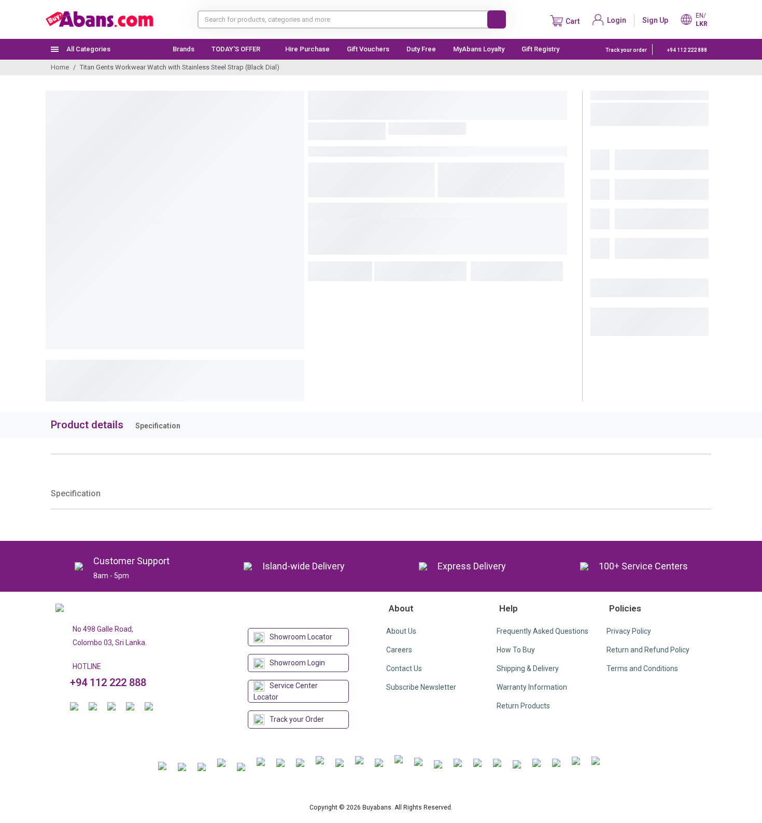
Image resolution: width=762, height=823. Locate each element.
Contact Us (404, 668)
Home (60, 67)
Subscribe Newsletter (421, 687)
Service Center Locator (285, 691)
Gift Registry (541, 49)
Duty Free (421, 49)
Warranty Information (532, 687)
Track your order (626, 50)
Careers (399, 650)
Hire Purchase (307, 49)
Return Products (523, 706)
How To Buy (516, 650)
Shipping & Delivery (528, 668)
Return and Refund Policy (647, 650)
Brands (183, 49)
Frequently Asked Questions (542, 631)
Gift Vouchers (368, 49)
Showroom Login (297, 663)
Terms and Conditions (642, 668)
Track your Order (297, 719)
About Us (401, 631)
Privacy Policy (628, 631)
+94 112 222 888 (686, 50)
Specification (157, 426)
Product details (87, 425)
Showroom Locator (301, 637)
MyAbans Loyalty (478, 49)
